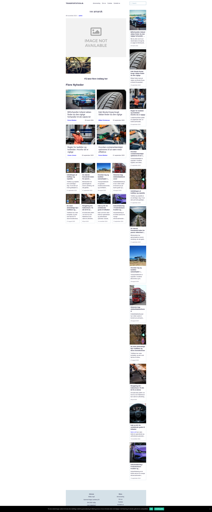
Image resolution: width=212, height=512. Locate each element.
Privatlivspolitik (159, 509)
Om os (104, 3)
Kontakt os (117, 3)
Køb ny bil (133, 432)
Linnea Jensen (71, 155)
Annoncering (96, 3)
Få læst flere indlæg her (96, 79)
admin (80, 15)
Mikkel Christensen (104, 120)
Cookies (109, 3)
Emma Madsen (71, 120)
